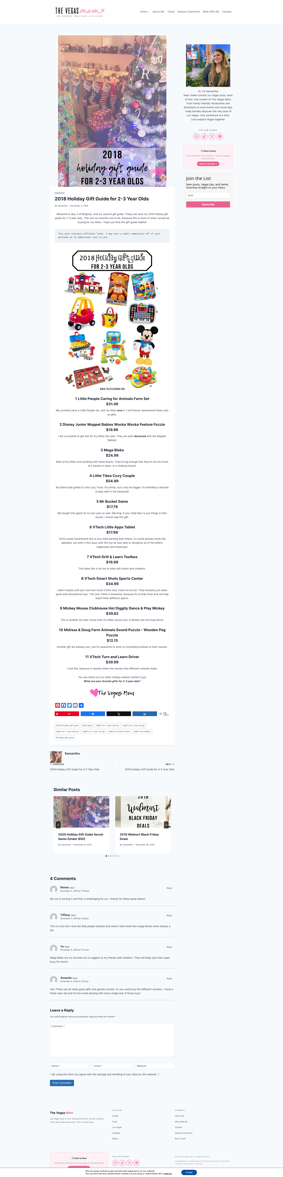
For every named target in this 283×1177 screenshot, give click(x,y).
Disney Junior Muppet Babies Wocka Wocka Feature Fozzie (114, 424)
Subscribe (208, 204)
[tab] (106, 856)
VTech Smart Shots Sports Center (113, 578)
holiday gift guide (65, 737)
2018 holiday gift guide (67, 725)
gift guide (87, 725)
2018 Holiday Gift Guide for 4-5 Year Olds (149, 767)
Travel (171, 11)
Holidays (60, 193)
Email (98, 1065)
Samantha (62, 206)
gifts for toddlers (142, 731)
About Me (158, 11)
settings (168, 1173)
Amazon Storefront (188, 11)
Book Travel (180, 1138)
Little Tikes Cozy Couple (114, 476)
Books (115, 1138)
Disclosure (199, 1164)
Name (55, 1065)
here (143, 677)
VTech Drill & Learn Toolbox (114, 557)
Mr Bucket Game (113, 501)
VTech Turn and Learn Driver (114, 657)
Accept (189, 1172)
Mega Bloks (114, 450)
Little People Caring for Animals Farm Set (113, 399)
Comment (58, 1026)
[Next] (166, 824)
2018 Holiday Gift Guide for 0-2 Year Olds (74, 767)
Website (141, 1065)
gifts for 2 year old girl (134, 725)
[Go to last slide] (58, 824)
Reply (169, 888)
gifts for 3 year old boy (67, 731)
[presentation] (81, 812)
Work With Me (211, 11)
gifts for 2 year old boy (107, 725)
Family (115, 1116)
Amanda (66, 978)
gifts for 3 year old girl (94, 731)
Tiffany (65, 915)
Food (114, 1121)
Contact (227, 11)
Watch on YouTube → (208, 164)
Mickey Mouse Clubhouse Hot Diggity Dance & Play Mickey (114, 608)
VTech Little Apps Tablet (114, 527)
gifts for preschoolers (119, 731)
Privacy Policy (187, 1164)
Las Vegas (117, 1127)
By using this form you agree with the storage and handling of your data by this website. (105, 1074)
